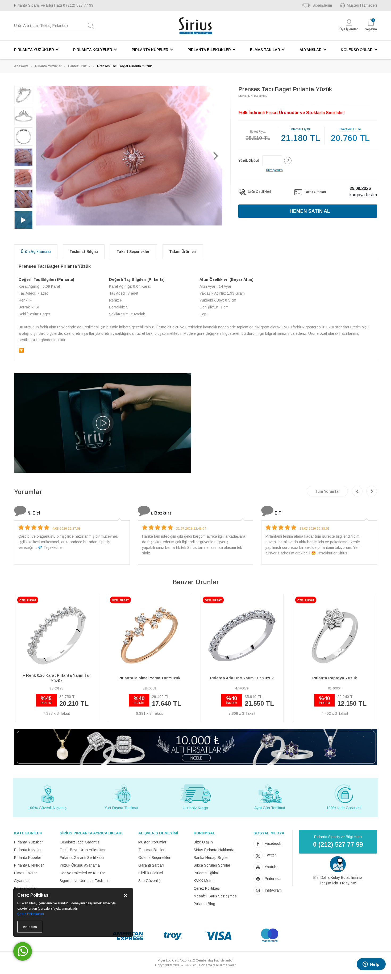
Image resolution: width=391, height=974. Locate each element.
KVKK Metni (203, 881)
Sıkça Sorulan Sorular (212, 865)
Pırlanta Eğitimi (206, 873)
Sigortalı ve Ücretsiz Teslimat (84, 881)
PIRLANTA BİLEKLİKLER (209, 50)
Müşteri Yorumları (153, 842)
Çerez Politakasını (30, 914)
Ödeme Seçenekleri (154, 857)
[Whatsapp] (22, 951)
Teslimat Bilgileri (151, 850)
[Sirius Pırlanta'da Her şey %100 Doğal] (195, 747)
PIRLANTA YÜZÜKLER (34, 50)
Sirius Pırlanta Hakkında (214, 850)
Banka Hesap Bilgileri (212, 857)
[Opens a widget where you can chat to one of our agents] (371, 964)
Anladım (30, 927)
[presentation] (357, 491)
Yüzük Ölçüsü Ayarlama (80, 865)
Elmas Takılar (25, 873)
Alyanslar (22, 881)
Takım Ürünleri (182, 251)
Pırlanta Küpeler (27, 857)
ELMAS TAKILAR (265, 50)
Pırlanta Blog (204, 904)
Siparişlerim (322, 5)
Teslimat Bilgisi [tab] (83, 251)
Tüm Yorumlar (327, 491)
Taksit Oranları (314, 192)
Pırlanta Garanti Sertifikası (82, 857)
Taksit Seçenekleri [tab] (134, 251)
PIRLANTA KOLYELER (92, 50)
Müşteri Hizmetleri (362, 5)
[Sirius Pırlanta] (195, 25)
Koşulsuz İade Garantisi (80, 842)
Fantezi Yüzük (79, 66)
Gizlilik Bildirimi (150, 873)
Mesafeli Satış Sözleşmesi (216, 896)
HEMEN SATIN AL (310, 211)
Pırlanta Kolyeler (28, 850)
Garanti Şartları (151, 865)
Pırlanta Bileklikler (29, 865)
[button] (42, 155)
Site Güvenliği (149, 881)
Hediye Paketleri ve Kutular (82, 873)
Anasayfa (21, 66)
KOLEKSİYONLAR (357, 50)
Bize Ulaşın (203, 842)
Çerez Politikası (207, 888)
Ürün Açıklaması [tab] (36, 251)
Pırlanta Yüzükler (48, 66)
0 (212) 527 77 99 (78, 5)
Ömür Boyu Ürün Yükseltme (83, 850)
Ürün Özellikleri (259, 192)
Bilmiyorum (274, 170)
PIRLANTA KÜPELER (150, 50)
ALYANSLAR (311, 50)
